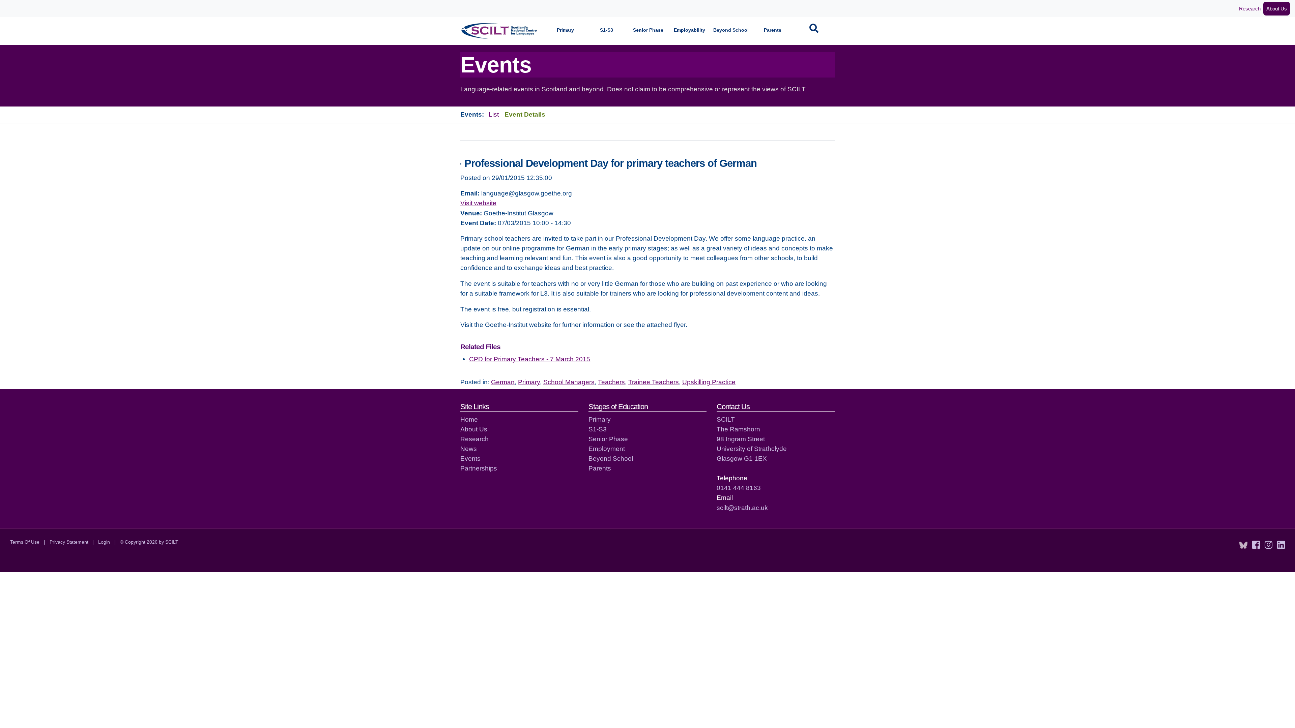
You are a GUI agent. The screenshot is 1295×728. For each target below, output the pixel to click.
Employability (689, 30)
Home (469, 419)
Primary (565, 30)
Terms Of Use (24, 542)
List (494, 114)
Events (470, 458)
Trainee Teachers (653, 382)
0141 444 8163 (739, 487)
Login (104, 542)
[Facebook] (1256, 545)
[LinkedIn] (1281, 545)
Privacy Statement (69, 542)
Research (1250, 8)
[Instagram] (1268, 545)
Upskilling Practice (709, 382)
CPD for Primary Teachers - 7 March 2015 (529, 359)
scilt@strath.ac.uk (742, 507)
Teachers (611, 382)
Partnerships (478, 468)
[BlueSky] (1243, 545)
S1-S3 (606, 30)
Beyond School (731, 30)
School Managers (569, 382)
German (503, 382)
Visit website (478, 203)
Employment (606, 448)
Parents (772, 30)
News (468, 448)
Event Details (525, 114)
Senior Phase (648, 30)
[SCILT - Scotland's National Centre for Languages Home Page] (499, 30)
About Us (1276, 8)
